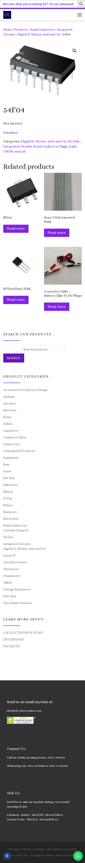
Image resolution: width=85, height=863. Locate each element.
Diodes (8, 537)
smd (17, 151)
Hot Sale (73, 141)
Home (7, 29)
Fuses (7, 471)
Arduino (9, 396)
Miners (8, 491)
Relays (8, 505)
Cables (8, 423)
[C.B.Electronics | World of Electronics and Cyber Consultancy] (7, 14)
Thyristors (11, 569)
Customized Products (19, 451)
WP (26, 855)
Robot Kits (10, 518)
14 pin (72, 146)
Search (13, 358)
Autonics (9, 403)
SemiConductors (42, 29)
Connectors (11, 444)
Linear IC (9, 555)
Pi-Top (7, 498)
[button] (74, 51)
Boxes (7, 417)
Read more (16, 228)
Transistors (11, 576)
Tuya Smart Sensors (17, 603)
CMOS (8, 151)
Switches (9, 596)
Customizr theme (67, 855)
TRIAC (7, 582)
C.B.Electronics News (23, 632)
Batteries (9, 410)
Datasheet (10, 133)
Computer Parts (14, 437)
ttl (24, 151)
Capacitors (11, 430)
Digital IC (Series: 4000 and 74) (39, 34)
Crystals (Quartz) (16, 530)
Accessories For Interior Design (25, 390)
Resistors (10, 512)
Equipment (11, 457)
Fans (6, 464)
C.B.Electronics (32, 849)
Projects (11, 646)
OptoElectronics (15, 562)
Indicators (10, 485)
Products (21, 29)
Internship (13, 639)
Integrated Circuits (17, 146)
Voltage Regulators (17, 589)
